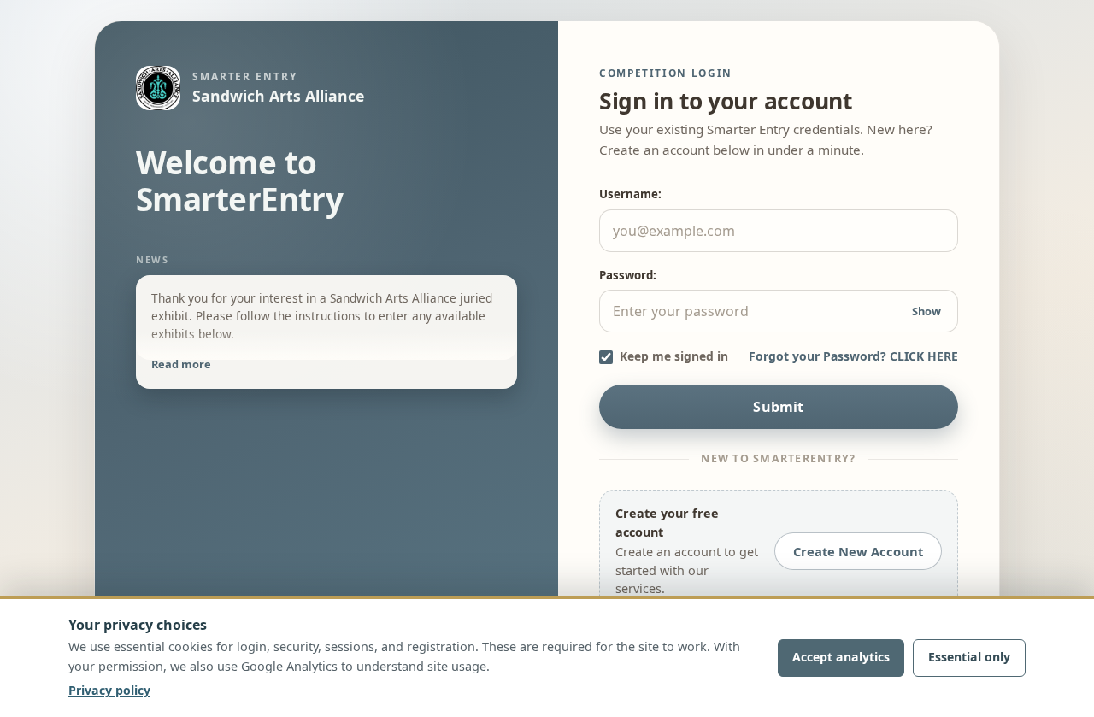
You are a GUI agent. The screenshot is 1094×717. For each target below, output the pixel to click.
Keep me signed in (674, 357)
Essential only (969, 657)
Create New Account (858, 551)
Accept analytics (841, 657)
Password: (627, 275)
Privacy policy (109, 690)
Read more (181, 364)
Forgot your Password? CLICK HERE (853, 357)
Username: (630, 194)
